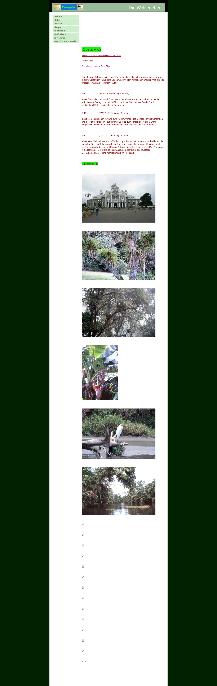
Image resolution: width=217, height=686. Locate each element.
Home (84, 661)
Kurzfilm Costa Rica (89, 61)
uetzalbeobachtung (91, 153)
